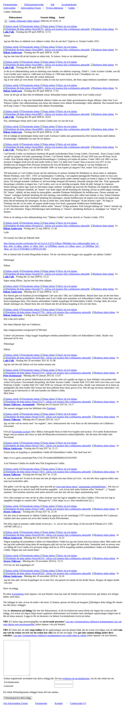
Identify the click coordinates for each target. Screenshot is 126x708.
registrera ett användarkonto (76, 678)
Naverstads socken (20, 431)
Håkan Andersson (12, 52)
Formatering (18, 594)
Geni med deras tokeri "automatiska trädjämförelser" (81, 486)
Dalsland (51, 408)
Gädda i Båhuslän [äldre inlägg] (24, 21)
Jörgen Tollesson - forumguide (19, 404)
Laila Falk (8, 32)
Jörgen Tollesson (12, 419)
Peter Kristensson (12, 375)
